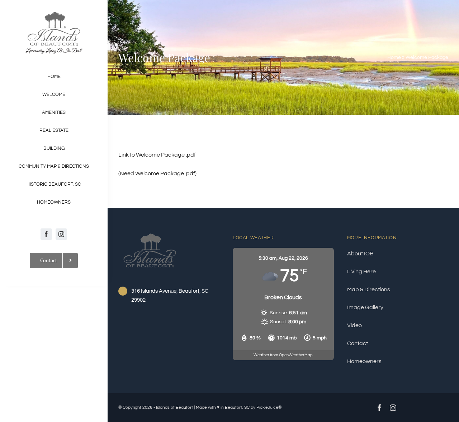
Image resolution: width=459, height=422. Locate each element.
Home (394, 57)
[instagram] (61, 234)
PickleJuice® (268, 407)
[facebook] (46, 234)
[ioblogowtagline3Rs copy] (54, 14)
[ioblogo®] (149, 232)
